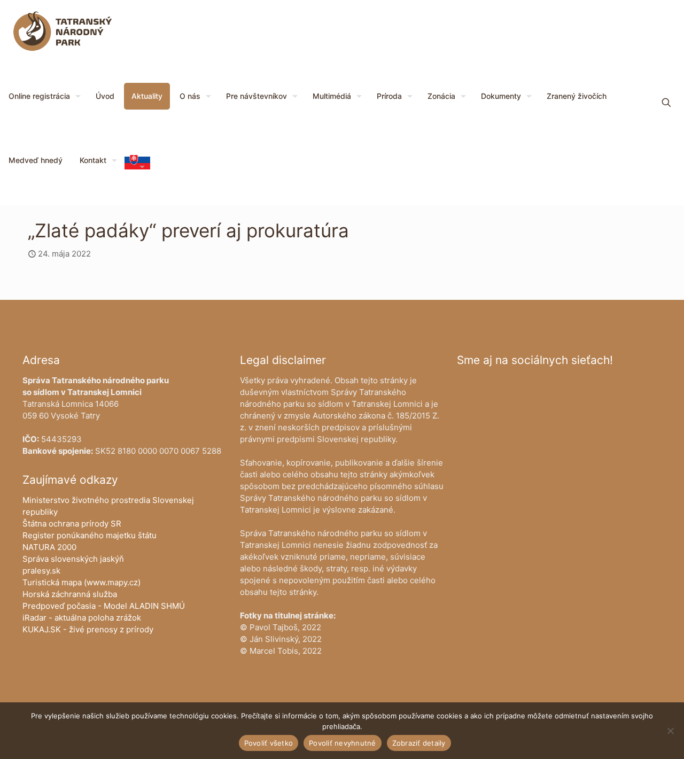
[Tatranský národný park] (62, 32)
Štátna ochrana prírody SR (71, 523)
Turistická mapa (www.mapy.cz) (81, 582)
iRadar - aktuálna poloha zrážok (81, 618)
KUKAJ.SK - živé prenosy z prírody (87, 629)
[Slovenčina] (137, 166)
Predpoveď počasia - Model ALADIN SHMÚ (103, 606)
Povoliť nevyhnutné (342, 743)
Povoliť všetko (268, 743)
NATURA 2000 (49, 547)
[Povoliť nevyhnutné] (670, 730)
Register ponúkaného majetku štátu (89, 535)
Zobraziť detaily (419, 743)
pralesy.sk (41, 571)
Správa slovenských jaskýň (73, 559)
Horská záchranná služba (69, 594)
